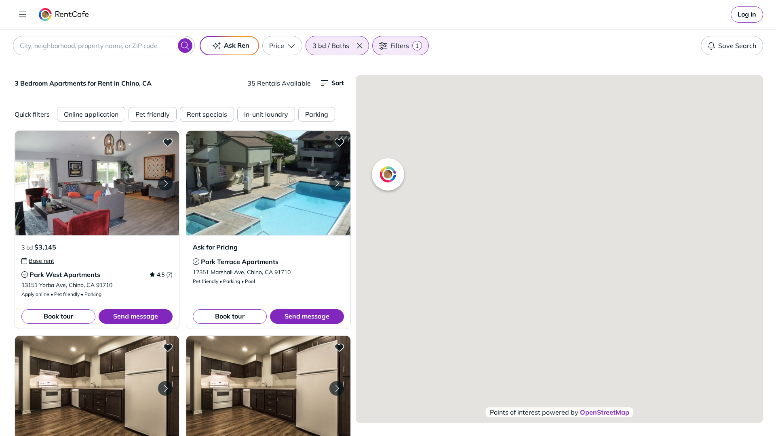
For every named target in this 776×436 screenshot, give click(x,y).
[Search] (185, 45)
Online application (91, 114)
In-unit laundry (266, 114)
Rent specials (207, 114)
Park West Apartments (65, 274)
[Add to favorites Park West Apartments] (167, 142)
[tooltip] (37, 261)
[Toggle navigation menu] (22, 14)
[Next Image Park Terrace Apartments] (336, 183)
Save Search (737, 46)
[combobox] (104, 45)
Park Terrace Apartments (239, 262)
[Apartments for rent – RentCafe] (64, 14)
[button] (359, 45)
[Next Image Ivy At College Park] (165, 388)
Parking (316, 114)
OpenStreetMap (604, 412)
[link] (747, 14)
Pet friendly (152, 114)
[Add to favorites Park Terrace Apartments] (339, 142)
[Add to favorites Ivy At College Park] (167, 347)
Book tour (58, 316)
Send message (135, 316)
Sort (337, 83)
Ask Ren (236, 45)
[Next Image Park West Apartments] (165, 183)
